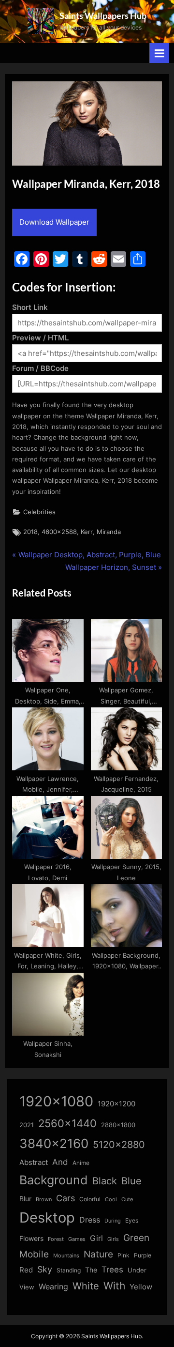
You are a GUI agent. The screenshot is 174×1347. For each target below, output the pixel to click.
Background (53, 1180)
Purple (142, 1255)
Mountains (66, 1256)
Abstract (33, 1162)
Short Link (30, 307)
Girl (96, 1238)
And (60, 1162)
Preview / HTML (40, 337)
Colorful (90, 1199)
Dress (89, 1220)
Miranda (109, 532)
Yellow (141, 1287)
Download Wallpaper (54, 222)
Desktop (47, 1217)
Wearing (53, 1286)
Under (137, 1270)
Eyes (131, 1220)
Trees (112, 1269)
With (114, 1286)
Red (26, 1269)
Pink (123, 1255)
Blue (131, 1181)
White (85, 1286)
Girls (113, 1239)
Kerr (87, 532)
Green (136, 1237)
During (112, 1220)
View (26, 1287)
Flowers (31, 1238)
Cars (65, 1198)
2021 (26, 1125)
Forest (56, 1239)
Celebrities (39, 512)
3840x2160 (53, 1143)
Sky (44, 1269)
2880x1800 (118, 1125)
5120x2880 (119, 1144)
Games (77, 1239)
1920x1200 (116, 1104)
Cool (111, 1199)
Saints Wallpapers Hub (102, 15)
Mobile (34, 1254)
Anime (80, 1162)
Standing (69, 1270)
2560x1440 (67, 1123)
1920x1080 (56, 1101)
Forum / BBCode (40, 368)
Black (104, 1181)
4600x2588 (59, 532)
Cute (127, 1199)
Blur (25, 1199)
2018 (30, 532)
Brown (44, 1199)
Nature (98, 1254)
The (91, 1270)
